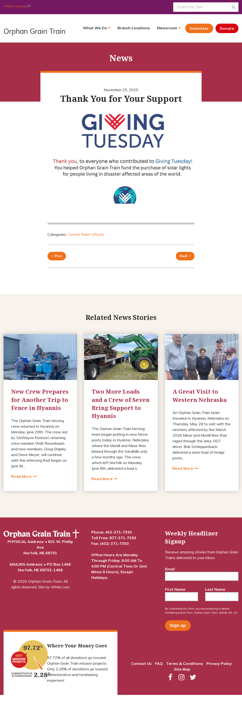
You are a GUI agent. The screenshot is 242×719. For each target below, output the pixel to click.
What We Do (95, 28)
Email (170, 569)
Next (183, 256)
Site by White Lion (53, 587)
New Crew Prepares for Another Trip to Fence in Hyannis (40, 399)
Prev (57, 256)
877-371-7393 (122, 537)
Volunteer (199, 28)
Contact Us (141, 663)
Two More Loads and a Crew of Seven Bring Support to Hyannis (121, 403)
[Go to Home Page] (41, 534)
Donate (227, 28)
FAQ (159, 663)
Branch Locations (133, 28)
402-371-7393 (118, 532)
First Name (176, 589)
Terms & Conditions (184, 663)
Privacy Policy (219, 663)
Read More (22, 476)
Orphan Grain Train (34, 31)
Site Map (182, 669)
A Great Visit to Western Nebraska (200, 395)
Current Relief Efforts (86, 234)
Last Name (216, 589)
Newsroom (167, 28)
